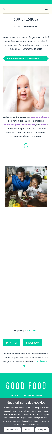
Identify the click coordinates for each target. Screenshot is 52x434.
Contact (14, 396)
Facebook (33, 343)
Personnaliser (12, 429)
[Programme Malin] (26, 386)
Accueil (17, 26)
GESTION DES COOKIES (32, 396)
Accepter (42, 429)
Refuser (28, 429)
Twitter (12, 343)
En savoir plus (34, 424)
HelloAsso (32, 330)
